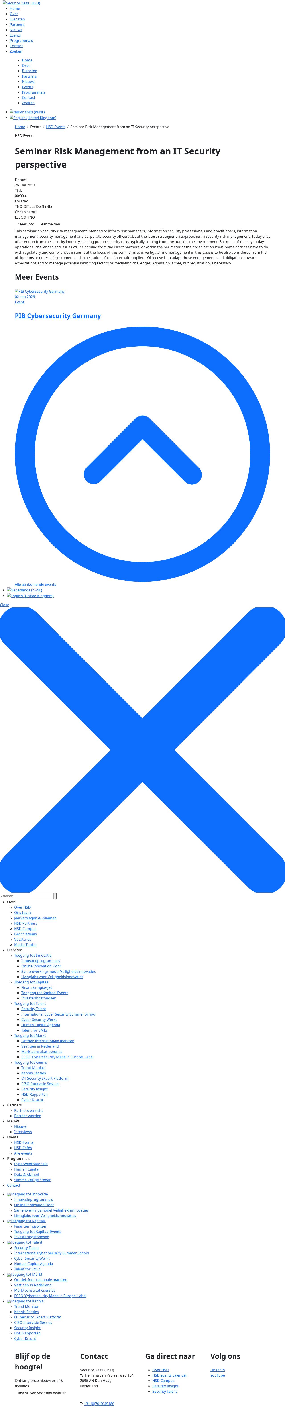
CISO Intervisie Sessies (40, 1083)
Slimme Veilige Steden (32, 1179)
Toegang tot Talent (30, 1003)
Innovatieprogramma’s (40, 960)
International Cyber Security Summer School (58, 1014)
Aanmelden (50, 224)
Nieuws (20, 1126)
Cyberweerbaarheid (31, 1163)
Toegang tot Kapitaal (31, 982)
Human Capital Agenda (40, 1024)
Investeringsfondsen (38, 998)
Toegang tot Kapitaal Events (44, 992)
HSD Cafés (23, 1147)
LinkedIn (217, 1369)
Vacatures (22, 939)
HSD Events (24, 1142)
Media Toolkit (25, 944)
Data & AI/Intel (26, 1174)
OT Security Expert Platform (44, 1078)
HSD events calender (169, 1375)
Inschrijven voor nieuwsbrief (42, 1392)
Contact (13, 1185)
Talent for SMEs (34, 1030)
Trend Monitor (33, 1067)
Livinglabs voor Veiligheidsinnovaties (52, 976)
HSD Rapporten (34, 1094)
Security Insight (34, 1089)
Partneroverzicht (28, 1110)
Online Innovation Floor (41, 966)
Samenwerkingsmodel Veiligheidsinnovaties (58, 971)
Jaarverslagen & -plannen (35, 917)
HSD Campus (25, 928)
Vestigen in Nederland (40, 1046)
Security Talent (33, 1008)
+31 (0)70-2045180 (99, 1403)
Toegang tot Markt (30, 1035)
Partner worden (27, 1115)
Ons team (22, 912)
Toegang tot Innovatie (32, 955)
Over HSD (22, 907)
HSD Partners (25, 923)
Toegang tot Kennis (30, 1062)
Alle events (23, 1153)
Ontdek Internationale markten (47, 1040)
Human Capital (26, 1169)
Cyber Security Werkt (39, 1019)
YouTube (217, 1375)
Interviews (23, 1131)
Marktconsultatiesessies (41, 1051)
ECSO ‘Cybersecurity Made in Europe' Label (57, 1056)
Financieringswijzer (37, 987)
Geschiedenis (25, 934)
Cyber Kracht (32, 1099)
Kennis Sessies (33, 1073)
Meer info (26, 224)
